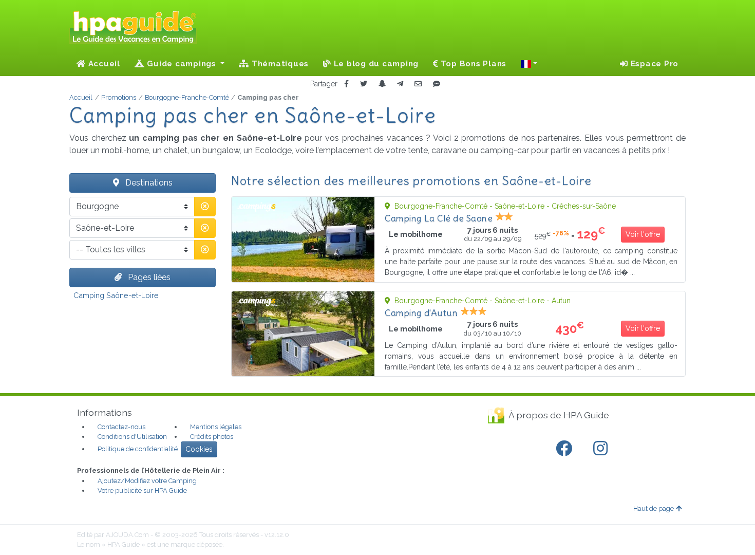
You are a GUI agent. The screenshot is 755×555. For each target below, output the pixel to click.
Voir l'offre (643, 234)
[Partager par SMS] (436, 84)
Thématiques (279, 63)
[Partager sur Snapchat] (382, 84)
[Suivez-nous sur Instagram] (602, 449)
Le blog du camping (375, 63)
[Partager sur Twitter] (363, 84)
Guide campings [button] (182, 63)
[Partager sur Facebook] (346, 84)
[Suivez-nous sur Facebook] (566, 449)
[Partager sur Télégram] (400, 84)
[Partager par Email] (418, 84)
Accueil (103, 63)
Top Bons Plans (472, 63)
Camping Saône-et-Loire (116, 295)
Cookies (199, 449)
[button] (529, 63)
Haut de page (653, 508)
